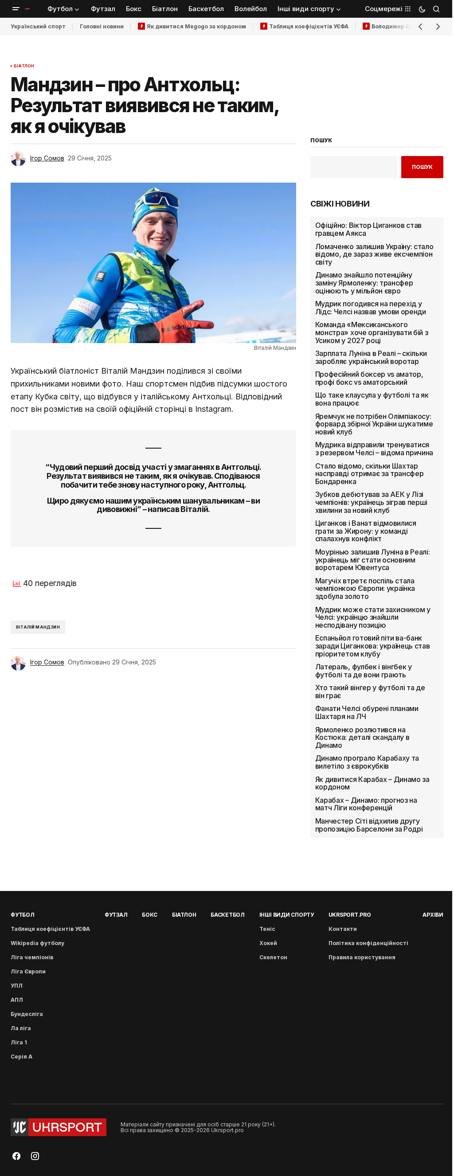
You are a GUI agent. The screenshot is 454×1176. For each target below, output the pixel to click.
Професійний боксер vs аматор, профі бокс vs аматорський (369, 378)
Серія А (21, 1056)
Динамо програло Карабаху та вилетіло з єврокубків (367, 762)
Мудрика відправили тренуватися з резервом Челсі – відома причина (374, 449)
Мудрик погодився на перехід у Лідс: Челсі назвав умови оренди (370, 308)
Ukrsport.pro (350, 914)
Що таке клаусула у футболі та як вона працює (372, 399)
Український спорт (38, 26)
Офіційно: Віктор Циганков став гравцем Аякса (368, 229)
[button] (16, 9)
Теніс (267, 929)
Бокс (149, 914)
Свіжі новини (340, 203)
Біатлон (24, 66)
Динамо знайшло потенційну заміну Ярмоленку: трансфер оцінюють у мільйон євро (364, 283)
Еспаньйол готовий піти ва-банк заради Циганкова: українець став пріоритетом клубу (372, 646)
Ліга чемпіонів (32, 957)
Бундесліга (27, 1014)
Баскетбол (228, 914)
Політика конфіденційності (368, 943)
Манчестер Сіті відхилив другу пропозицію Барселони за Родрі (369, 825)
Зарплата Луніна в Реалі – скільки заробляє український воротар (371, 357)
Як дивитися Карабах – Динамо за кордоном (372, 783)
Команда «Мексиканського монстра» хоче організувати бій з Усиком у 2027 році (371, 332)
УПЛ (17, 985)
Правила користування (362, 957)
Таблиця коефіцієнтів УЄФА (308, 26)
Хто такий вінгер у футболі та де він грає (370, 691)
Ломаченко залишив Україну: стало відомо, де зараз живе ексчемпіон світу (374, 254)
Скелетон (273, 957)
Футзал (116, 914)
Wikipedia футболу (37, 943)
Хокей (268, 943)
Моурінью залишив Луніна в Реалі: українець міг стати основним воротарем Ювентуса (372, 560)
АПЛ (17, 999)
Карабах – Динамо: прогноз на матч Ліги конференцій (366, 804)
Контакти (343, 929)
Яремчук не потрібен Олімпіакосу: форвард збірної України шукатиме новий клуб (374, 424)
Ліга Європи (28, 971)
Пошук (422, 167)
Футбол (23, 914)
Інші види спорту (286, 914)
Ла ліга (21, 1028)
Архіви (433, 914)
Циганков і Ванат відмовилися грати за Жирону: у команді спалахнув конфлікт (365, 531)
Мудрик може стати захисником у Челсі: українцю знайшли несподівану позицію (373, 617)
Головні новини (102, 26)
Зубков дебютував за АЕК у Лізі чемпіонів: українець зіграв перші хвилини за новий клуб (371, 502)
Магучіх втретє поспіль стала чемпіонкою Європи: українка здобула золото (365, 589)
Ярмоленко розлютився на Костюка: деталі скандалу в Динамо (362, 738)
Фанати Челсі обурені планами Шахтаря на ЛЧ (367, 712)
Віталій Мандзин (38, 627)
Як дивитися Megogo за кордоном (196, 26)
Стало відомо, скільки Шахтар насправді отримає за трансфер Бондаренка (369, 474)
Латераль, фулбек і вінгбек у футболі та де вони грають (363, 671)
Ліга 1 (19, 1042)
